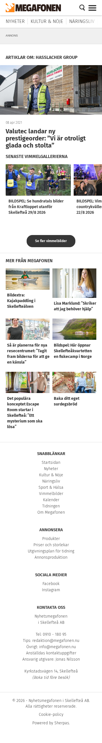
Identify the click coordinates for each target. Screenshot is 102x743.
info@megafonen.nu (57, 646)
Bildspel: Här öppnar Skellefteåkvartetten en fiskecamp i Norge (73, 351)
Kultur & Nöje (47, 21)
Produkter (51, 538)
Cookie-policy (51, 714)
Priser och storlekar (51, 545)
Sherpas (61, 723)
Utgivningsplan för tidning (51, 551)
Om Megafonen (51, 512)
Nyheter (15, 21)
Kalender (51, 500)
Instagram (51, 590)
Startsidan (51, 462)
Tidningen (51, 506)
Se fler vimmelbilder (51, 241)
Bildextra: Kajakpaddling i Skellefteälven (21, 301)
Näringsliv (81, 21)
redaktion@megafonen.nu (55, 640)
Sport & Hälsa (51, 487)
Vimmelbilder (51, 493)
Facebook (51, 583)
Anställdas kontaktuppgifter (51, 653)
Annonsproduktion (51, 557)
